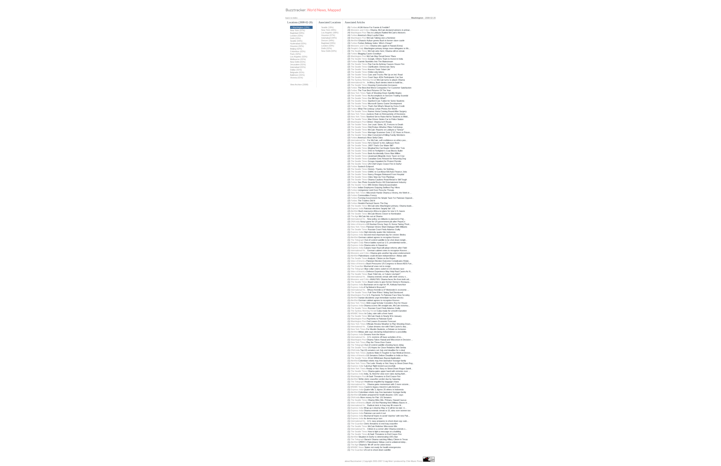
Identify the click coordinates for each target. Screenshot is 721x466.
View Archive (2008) (299, 84)
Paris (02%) (295, 54)
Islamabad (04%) (329, 38)
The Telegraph (357, 240)
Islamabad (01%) (298, 67)
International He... (359, 82)
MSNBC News (357, 313)
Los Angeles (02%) (298, 56)
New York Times (358, 93)
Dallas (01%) (296, 70)
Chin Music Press (414, 461)
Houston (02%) (297, 46)
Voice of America (358, 224)
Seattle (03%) (296, 41)
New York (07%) (297, 30)
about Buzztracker (353, 461)
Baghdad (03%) (328, 43)
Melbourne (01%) (298, 59)
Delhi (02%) (326, 48)
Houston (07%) (328, 35)
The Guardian (357, 266)
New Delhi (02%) (329, 51)
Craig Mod (387, 461)
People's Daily (357, 48)
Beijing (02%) (296, 49)
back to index (291, 18)
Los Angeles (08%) (330, 32)
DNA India (355, 221)
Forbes (354, 27)
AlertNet (354, 40)
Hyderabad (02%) (298, 43)
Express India (357, 208)
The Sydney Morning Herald (363, 80)
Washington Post (358, 32)
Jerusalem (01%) (298, 64)
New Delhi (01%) (297, 62)
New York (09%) (328, 30)
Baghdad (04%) (297, 33)
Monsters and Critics (360, 30)
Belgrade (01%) (297, 72)
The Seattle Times (359, 51)
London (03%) (296, 35)
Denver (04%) (327, 40)
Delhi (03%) (295, 38)
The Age (354, 216)
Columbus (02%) (297, 51)
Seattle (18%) (327, 27)
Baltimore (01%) (297, 75)
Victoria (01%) (296, 77)
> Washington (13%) (300, 27)
